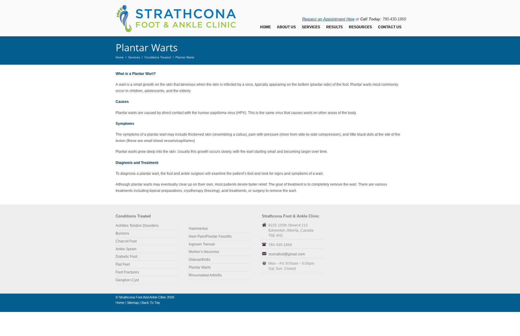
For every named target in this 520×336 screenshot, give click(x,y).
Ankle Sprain (126, 249)
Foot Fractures (127, 272)
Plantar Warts (200, 267)
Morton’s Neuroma (204, 252)
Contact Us (389, 27)
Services (311, 27)
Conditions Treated (157, 57)
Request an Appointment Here (328, 19)
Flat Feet (123, 264)
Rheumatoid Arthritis (205, 275)
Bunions (122, 233)
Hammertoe (198, 229)
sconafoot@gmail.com (286, 254)
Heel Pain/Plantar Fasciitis (210, 236)
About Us (286, 27)
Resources (360, 27)
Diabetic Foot (126, 256)
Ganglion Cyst (127, 280)
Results (334, 27)
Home (265, 27)
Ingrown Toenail (202, 244)
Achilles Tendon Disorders (137, 225)
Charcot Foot (126, 241)
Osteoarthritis (199, 259)
